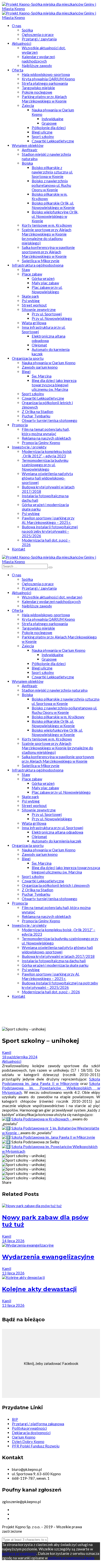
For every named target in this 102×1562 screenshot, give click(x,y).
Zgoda (88, 1558)
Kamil (6, 1052)
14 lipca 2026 (13, 1240)
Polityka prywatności (29, 1428)
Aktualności (11, 1061)
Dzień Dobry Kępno (28, 1441)
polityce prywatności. (65, 1558)
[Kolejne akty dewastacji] (23, 1277)
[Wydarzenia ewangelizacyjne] (28, 1245)
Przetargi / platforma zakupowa (38, 1424)
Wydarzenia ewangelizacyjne (48, 1256)
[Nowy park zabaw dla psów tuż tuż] (32, 1205)
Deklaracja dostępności (31, 1432)
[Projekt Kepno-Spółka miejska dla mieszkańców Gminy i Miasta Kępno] (51, 8)
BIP (15, 1419)
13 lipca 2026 (13, 1273)
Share (6, 1182)
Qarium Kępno (23, 1437)
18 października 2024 (19, 1057)
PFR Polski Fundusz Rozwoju (35, 1446)
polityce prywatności (19, 1553)
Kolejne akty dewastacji (39, 1289)
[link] (51, 1081)
